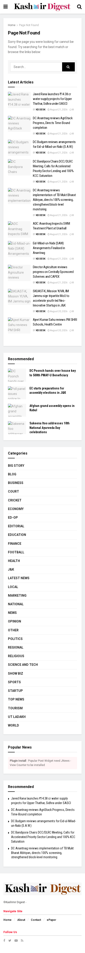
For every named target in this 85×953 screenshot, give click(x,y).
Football (16, 552)
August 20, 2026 (58, 311)
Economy (16, 509)
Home (11, 25)
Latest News (18, 578)
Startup (15, 691)
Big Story (16, 465)
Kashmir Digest (15, 902)
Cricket (15, 500)
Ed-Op (13, 517)
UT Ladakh (17, 717)
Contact (36, 919)
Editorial (16, 526)
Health (14, 561)
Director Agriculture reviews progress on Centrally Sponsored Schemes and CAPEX (53, 272)
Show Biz (15, 673)
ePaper (51, 919)
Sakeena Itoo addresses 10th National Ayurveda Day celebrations (49, 427)
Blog (12, 474)
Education (17, 535)
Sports (14, 682)
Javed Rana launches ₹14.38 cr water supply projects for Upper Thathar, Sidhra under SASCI (52, 99)
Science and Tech (23, 664)
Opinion (14, 621)
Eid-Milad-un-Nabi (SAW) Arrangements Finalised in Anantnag (49, 248)
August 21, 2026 (58, 109)
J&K (11, 569)
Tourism (15, 708)
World (13, 725)
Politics (15, 639)
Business (15, 483)
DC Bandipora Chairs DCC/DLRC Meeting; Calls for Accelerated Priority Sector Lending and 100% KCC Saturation (43, 837)
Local (13, 587)
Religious (16, 656)
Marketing (17, 595)
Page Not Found (29, 25)
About (21, 919)
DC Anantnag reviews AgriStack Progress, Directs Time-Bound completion (53, 123)
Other (13, 630)
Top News (16, 699)
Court (13, 491)
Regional (15, 647)
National (16, 604)
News (12, 613)
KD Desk (40, 109)
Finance (14, 543)
